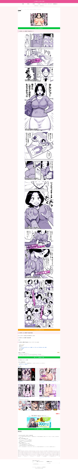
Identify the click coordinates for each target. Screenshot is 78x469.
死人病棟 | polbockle (20, 381)
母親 (39, 347)
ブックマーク (20, 431)
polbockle (23, 348)
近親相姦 (31, 347)
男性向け (41, 347)
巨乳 (26, 347)
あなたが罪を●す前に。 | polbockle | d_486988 (45, 397)
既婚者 (45, 347)
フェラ (33, 347)
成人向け (44, 347)
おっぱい (37, 347)
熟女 (22, 347)
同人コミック (20, 10)
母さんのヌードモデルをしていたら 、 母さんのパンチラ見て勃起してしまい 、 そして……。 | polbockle (49, 381)
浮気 (35, 347)
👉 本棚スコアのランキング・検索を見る (22, 364)
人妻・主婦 (24, 347)
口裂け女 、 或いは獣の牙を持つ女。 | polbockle (23, 397)
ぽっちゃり (28, 347)
